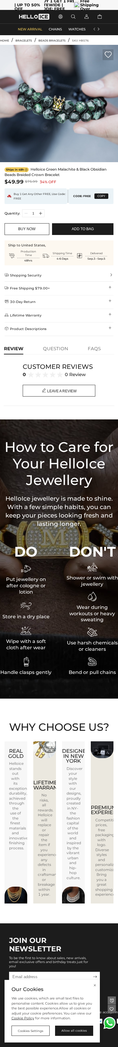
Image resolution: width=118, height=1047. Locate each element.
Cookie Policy (22, 1018)
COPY (101, 196)
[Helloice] (34, 17)
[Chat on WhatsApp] (109, 1023)
